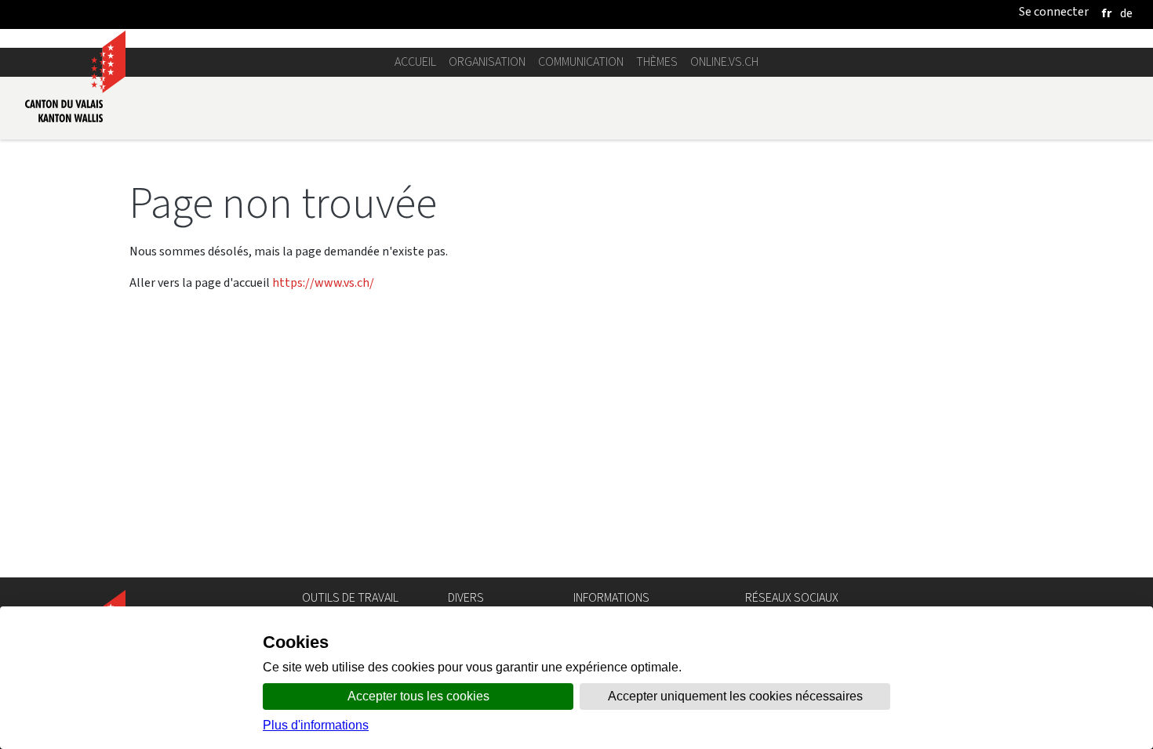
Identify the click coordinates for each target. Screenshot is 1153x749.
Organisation (487, 61)
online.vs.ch (724, 61)
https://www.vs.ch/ (323, 282)
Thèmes (657, 61)
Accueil (415, 61)
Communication (581, 61)
